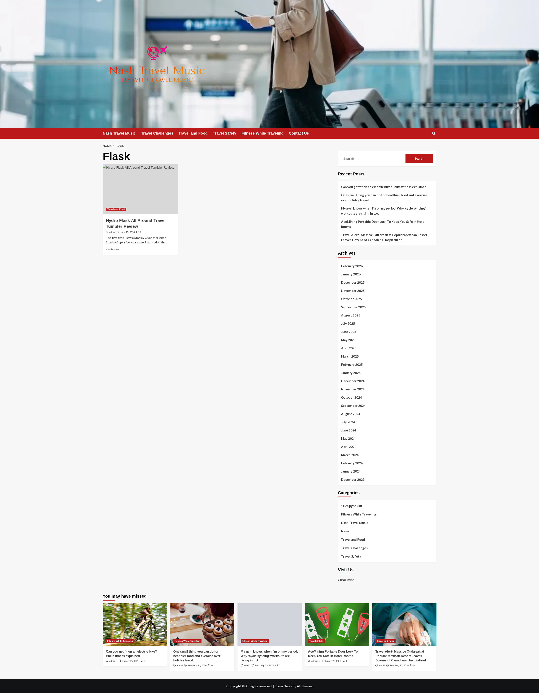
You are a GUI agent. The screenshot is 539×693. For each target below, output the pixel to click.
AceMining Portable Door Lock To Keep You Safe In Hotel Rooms (383, 224)
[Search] (433, 133)
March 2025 (350, 356)
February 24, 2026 (197, 665)
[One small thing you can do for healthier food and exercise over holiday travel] (202, 624)
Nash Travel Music (119, 133)
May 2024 (348, 438)
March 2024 (350, 455)
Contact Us (299, 133)
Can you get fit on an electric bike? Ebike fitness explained (384, 187)
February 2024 (352, 463)
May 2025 (348, 340)
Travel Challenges (157, 133)
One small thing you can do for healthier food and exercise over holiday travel (384, 197)
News (345, 531)
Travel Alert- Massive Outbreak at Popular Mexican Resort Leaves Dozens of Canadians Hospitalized (384, 237)
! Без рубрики (351, 506)
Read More (112, 249)
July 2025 (348, 323)
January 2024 (351, 471)
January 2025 (351, 373)
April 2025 (348, 348)
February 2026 (352, 266)
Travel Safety (224, 133)
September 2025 (353, 307)
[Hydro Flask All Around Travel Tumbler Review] (140, 189)
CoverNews (283, 686)
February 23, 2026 (264, 665)
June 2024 (348, 430)
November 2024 (353, 389)
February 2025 (352, 364)
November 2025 (353, 290)
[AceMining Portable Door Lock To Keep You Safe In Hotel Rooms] (337, 624)
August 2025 (350, 315)
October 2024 (351, 397)
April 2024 (348, 447)
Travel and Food (193, 133)
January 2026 (351, 274)
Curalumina (346, 580)
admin (112, 232)
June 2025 (348, 332)
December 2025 (353, 282)
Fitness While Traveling (262, 133)
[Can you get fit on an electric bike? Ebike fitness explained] (135, 624)
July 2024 (348, 422)
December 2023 (353, 479)
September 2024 (353, 405)
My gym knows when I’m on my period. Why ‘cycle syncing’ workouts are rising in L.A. (383, 210)
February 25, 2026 (129, 661)
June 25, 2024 (127, 232)
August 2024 (350, 414)
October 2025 (351, 299)
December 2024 (353, 381)
